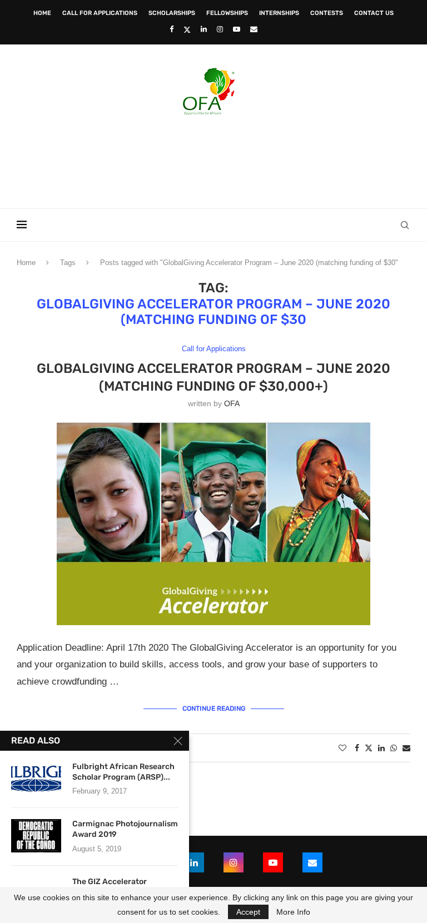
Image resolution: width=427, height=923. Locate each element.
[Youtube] (236, 29)
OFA (232, 403)
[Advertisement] (213, 158)
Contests (326, 13)
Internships (279, 13)
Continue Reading (213, 708)
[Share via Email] (406, 748)
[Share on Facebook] (357, 748)
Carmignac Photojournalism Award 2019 (125, 829)
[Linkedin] (204, 29)
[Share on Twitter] (369, 747)
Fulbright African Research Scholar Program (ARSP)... (123, 772)
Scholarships (171, 13)
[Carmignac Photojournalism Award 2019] (36, 835)
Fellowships (227, 13)
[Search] (404, 225)
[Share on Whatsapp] (393, 748)
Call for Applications (99, 13)
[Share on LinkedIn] (381, 748)
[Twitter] (187, 29)
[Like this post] (342, 748)
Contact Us (374, 13)
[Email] (253, 29)
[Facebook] (171, 29)
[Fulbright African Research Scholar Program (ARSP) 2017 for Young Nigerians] (36, 778)
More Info (293, 912)
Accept (248, 911)
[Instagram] (220, 29)
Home (42, 13)
